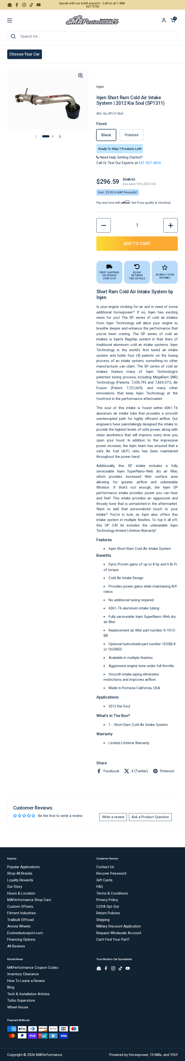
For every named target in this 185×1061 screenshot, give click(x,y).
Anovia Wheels (19, 926)
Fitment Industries (21, 913)
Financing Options (21, 939)
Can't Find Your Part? (113, 939)
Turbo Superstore (21, 1000)
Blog (10, 987)
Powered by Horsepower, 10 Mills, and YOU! (143, 1055)
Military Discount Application (118, 926)
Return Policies (108, 913)
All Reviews (16, 946)
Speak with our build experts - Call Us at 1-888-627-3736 (92, 5)
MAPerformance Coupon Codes (32, 967)
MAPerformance (49, 1055)
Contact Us (105, 867)
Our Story (14, 886)
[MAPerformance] (92, 20)
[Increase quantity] (170, 225)
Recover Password (111, 873)
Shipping (103, 920)
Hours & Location (21, 893)
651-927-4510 (150, 163)
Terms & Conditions (112, 893)
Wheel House (17, 1007)
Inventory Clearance (23, 974)
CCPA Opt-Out (107, 906)
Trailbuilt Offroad (20, 920)
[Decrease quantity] (103, 225)
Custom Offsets (20, 906)
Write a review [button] (113, 817)
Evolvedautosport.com (25, 933)
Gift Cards (104, 880)
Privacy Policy (107, 900)
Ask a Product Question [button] (150, 817)
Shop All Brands (19, 873)
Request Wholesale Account (118, 933)
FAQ (99, 886)
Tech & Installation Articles (28, 994)
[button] (173, 20)
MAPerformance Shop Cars (29, 900)
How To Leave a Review (26, 981)
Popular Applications (23, 867)
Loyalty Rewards (20, 880)
